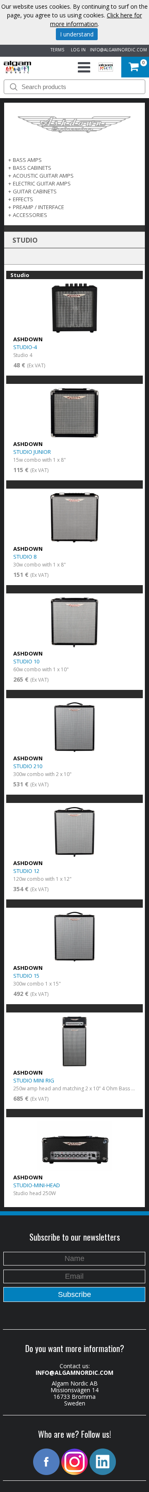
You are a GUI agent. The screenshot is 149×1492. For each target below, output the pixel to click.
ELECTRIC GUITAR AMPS (42, 183)
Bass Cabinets (32, 167)
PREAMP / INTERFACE (38, 207)
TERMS (56, 50)
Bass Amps (27, 160)
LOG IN (77, 50)
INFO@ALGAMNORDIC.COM (118, 50)
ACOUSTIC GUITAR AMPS (43, 175)
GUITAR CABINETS (35, 191)
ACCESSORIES (30, 215)
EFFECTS (23, 199)
